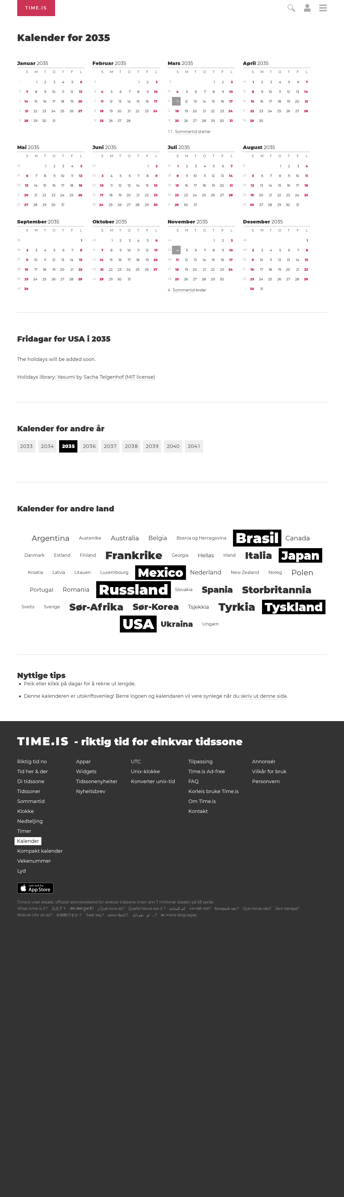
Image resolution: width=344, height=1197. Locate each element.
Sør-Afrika (96, 607)
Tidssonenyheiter (96, 781)
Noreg (275, 572)
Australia (125, 538)
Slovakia (183, 589)
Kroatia (35, 572)
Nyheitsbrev (90, 791)
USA (138, 624)
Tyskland (294, 607)
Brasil (257, 538)
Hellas (206, 555)
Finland (88, 555)
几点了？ (58, 908)
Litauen (82, 572)
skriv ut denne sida (264, 696)
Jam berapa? (287, 908)
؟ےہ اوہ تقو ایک (144, 915)
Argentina (51, 538)
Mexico (160, 572)
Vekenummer (34, 861)
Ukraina (177, 624)
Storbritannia (276, 590)
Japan (300, 555)
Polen (302, 572)
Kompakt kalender (40, 851)
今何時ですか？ (69, 915)
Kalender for (63, 38)
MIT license (140, 377)
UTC (136, 762)
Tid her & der (32, 772)
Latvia (58, 572)
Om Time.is (202, 801)
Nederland (205, 572)
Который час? (227, 908)
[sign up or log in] (307, 10)
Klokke (25, 811)
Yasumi (66, 377)
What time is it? (32, 908)
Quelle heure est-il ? (147, 908)
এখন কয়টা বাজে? (200, 908)
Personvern (266, 781)
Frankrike (133, 555)
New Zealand (245, 572)
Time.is (36, 7)
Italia (258, 555)
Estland (62, 555)
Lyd (21, 871)
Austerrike (90, 538)
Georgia (180, 555)
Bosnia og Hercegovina (201, 538)
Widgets (86, 772)
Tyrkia (236, 606)
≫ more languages (179, 915)
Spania (217, 589)
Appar (83, 762)
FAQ (193, 781)
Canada (297, 538)
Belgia (157, 538)
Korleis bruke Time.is (213, 791)
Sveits (28, 606)
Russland (133, 589)
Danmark (34, 555)
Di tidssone (30, 781)
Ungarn (210, 624)
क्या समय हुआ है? (82, 908)
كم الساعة (177, 908)
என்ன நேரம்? (118, 915)
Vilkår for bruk (269, 772)
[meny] (323, 8)
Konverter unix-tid (153, 781)
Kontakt (198, 811)
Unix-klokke (145, 772)
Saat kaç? (95, 915)
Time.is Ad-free (206, 772)
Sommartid (186, 131)
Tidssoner (28, 791)
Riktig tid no (32, 762)
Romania (76, 589)
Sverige (52, 606)
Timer (24, 831)
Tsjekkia (198, 607)
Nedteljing (30, 821)
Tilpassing (200, 762)
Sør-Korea (156, 607)
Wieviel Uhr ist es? (34, 915)
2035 (42, 63)
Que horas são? (257, 908)
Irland (229, 555)
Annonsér (263, 762)
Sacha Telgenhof (104, 377)
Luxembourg (114, 572)
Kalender (28, 841)
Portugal (41, 590)
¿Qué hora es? (111, 908)
